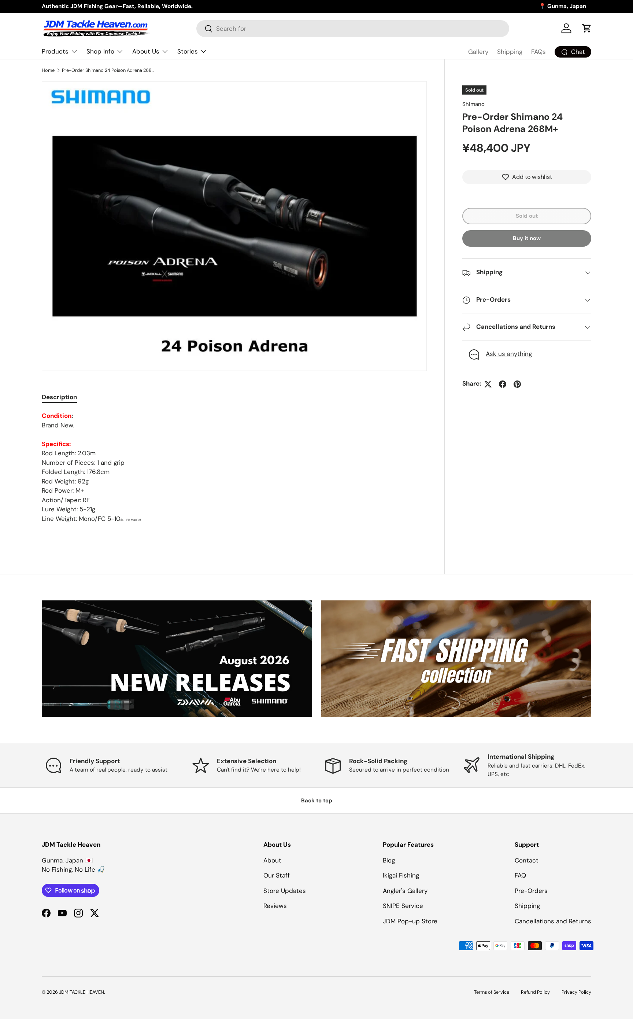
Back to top (316, 800)
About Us (145, 51)
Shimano (473, 104)
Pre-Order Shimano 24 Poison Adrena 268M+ (108, 70)
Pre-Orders (531, 891)
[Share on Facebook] (502, 384)
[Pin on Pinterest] (517, 384)
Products (55, 51)
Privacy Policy (576, 992)
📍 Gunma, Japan (562, 6)
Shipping (509, 52)
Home (48, 70)
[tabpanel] (234, 467)
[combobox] (352, 28)
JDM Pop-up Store (410, 921)
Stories (187, 51)
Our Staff (276, 875)
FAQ (520, 875)
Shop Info (100, 51)
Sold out (527, 216)
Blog (389, 860)
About (272, 860)
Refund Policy (535, 992)
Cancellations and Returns (553, 921)
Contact (526, 860)
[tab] (59, 397)
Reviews (275, 906)
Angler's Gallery (405, 891)
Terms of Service (491, 992)
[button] (587, 28)
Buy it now (527, 238)
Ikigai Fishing (401, 875)
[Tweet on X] (488, 384)
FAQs (538, 52)
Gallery (478, 52)
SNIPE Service (403, 906)
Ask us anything (509, 354)
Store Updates (284, 891)
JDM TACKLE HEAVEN (81, 992)
